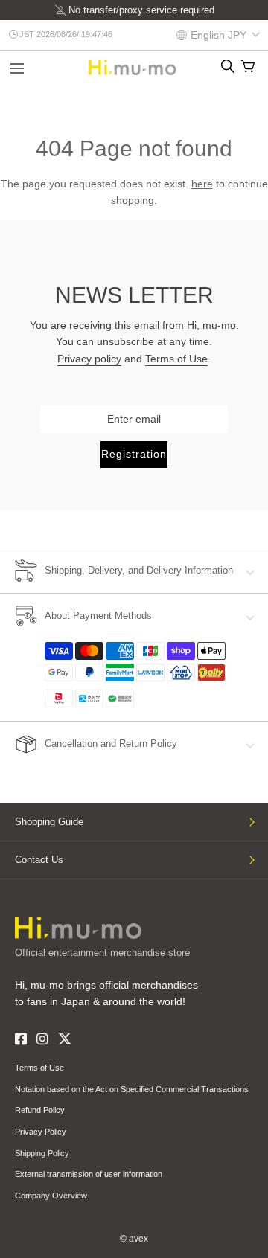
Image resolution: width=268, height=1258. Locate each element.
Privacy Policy (40, 1131)
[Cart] (248, 66)
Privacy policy (89, 359)
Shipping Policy (42, 1153)
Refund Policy (40, 1109)
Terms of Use (176, 359)
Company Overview (51, 1195)
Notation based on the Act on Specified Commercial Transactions (132, 1089)
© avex (134, 1238)
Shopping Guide (49, 821)
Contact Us (39, 859)
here (202, 184)
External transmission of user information (88, 1173)
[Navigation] (17, 70)
